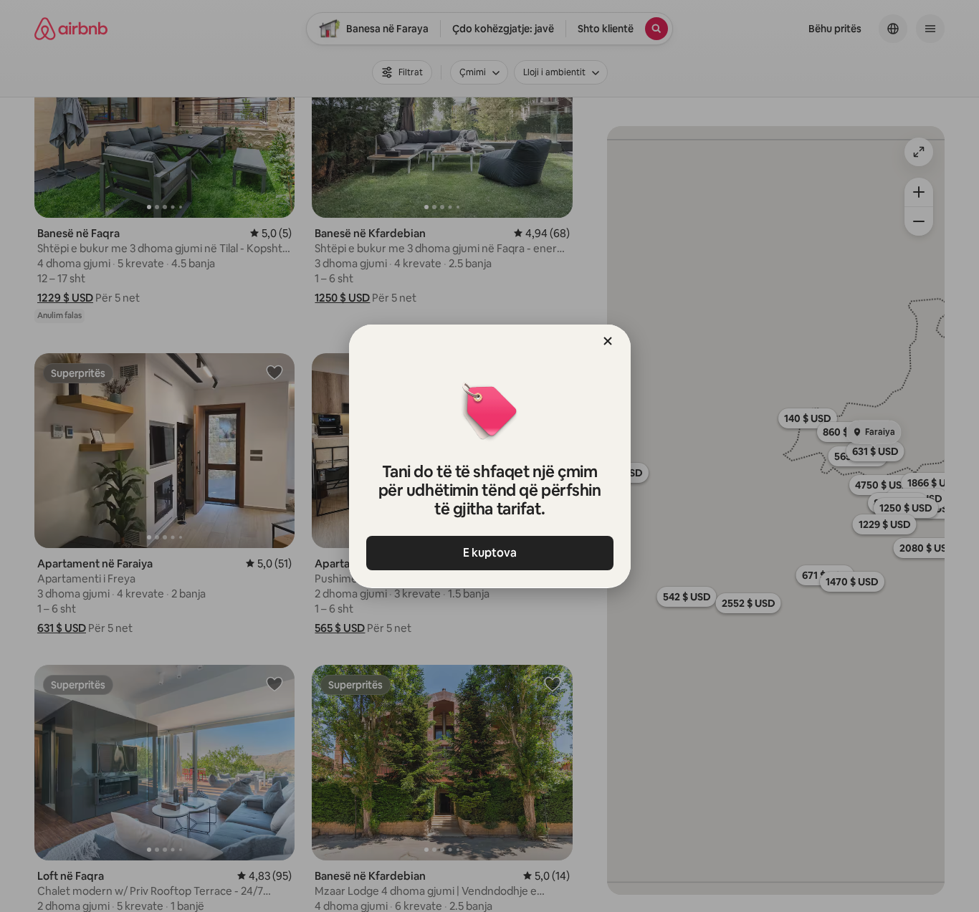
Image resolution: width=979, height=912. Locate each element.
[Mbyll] (607, 341)
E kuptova (490, 552)
